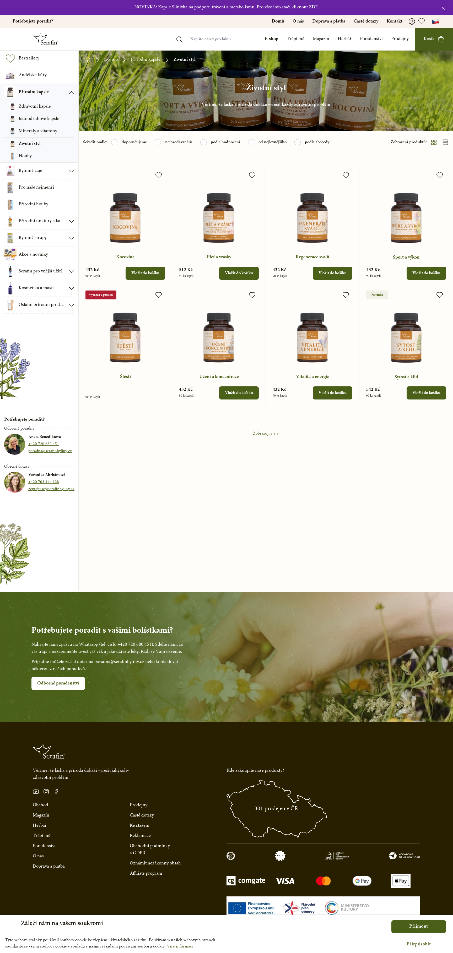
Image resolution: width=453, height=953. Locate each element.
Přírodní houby (33, 204)
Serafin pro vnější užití (40, 271)
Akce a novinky (33, 254)
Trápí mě (295, 39)
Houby (25, 156)
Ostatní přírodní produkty (42, 305)
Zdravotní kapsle (35, 106)
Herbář (345, 39)
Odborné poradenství (58, 683)
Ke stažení (139, 825)
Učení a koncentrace (219, 377)
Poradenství (371, 39)
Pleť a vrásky (219, 257)
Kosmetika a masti (36, 288)
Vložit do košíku (145, 273)
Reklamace (140, 836)
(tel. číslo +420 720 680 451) (126, 644)
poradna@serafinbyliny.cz (50, 451)
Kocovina (125, 257)
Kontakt (394, 21)
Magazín (321, 39)
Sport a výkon (406, 257)
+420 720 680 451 (43, 444)
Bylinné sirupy (33, 237)
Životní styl (30, 143)
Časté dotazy (366, 21)
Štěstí (125, 377)
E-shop (271, 39)
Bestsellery (29, 58)
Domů (278, 21)
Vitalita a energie (312, 377)
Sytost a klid (406, 377)
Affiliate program (146, 873)
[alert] (226, 934)
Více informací (180, 946)
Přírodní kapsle (34, 92)
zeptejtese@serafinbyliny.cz (51, 489)
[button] (419, 944)
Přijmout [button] (418, 926)
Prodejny (400, 39)
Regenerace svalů (312, 257)
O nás (298, 21)
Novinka (377, 295)
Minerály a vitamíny (38, 131)
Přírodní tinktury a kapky (42, 221)
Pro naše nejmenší (36, 187)
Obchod (40, 805)
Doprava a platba (328, 21)
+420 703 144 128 (43, 482)
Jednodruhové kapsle (39, 119)
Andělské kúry (33, 75)
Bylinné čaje (30, 170)
